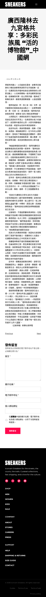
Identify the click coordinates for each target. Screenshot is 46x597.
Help (7, 550)
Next (39, 333)
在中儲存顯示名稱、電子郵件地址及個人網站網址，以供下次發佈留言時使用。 (24, 419)
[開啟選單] (36, 4)
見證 (26, 134)
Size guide (10, 560)
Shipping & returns (15, 555)
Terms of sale (36, 588)
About (8, 522)
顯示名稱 (10, 384)
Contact (9, 565)
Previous (9, 333)
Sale (7, 509)
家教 (18, 322)
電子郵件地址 (12, 395)
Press (8, 537)
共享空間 (12, 137)
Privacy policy (35, 594)
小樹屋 (28, 293)
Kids (7, 504)
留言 (7, 356)
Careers (9, 532)
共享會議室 (32, 218)
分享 (23, 317)
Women (9, 499)
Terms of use (23, 588)
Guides (12, 588)
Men (7, 494)
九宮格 (11, 204)
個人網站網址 (11, 406)
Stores (9, 527)
